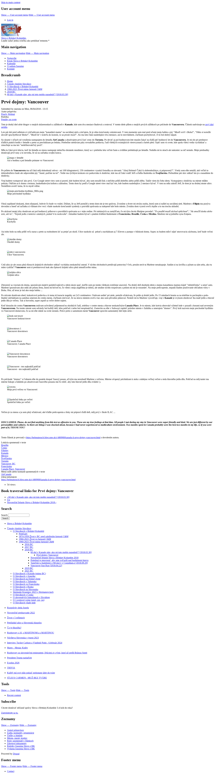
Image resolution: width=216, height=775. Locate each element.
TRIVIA (11, 667)
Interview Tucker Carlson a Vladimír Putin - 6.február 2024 (34, 642)
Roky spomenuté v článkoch (20, 741)
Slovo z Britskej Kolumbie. (13, 38)
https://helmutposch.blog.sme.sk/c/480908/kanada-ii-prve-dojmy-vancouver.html (63, 437)
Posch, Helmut (8, 114)
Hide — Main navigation (37, 53)
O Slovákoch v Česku (23, 594)
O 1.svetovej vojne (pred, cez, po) (28, 600)
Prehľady (23, 534)
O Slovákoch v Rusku (23, 587)
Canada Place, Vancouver (13, 469)
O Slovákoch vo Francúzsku (26, 584)
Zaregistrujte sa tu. (9, 713)
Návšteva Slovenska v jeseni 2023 (23, 637)
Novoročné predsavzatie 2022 (21, 612)
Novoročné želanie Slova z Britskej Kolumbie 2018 (31, 502)
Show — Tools (8, 690)
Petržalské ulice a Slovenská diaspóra (24, 622)
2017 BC (29, 547)
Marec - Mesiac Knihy (17, 647)
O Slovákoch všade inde (24, 602)
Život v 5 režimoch (16, 617)
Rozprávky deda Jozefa (18, 607)
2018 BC (11, 92)
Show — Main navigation (13, 53)
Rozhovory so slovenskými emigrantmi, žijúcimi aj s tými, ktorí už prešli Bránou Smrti (47, 652)
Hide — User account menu (42, 15)
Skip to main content (10, 2)
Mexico (4, 455)
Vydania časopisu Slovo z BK (21, 748)
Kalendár (11, 63)
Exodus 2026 (13, 662)
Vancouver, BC (8, 463)
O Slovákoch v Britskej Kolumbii (22, 86)
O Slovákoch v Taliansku (24, 581)
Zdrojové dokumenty (17, 743)
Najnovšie (11, 58)
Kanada (4, 453)
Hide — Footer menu (32, 766)
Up (8, 500)
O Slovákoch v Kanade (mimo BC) (29, 573)
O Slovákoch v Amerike (24, 576)
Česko (4, 448)
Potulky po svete (9, 119)
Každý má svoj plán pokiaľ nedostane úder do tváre (31, 672)
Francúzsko (6, 466)
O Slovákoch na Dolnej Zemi (26, 579)
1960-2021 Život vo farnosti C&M (35, 539)
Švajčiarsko (6, 458)
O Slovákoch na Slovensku (25, 589)
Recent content (14, 695)
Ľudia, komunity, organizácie (20, 733)
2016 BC (29, 544)
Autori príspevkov (15, 730)
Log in (10, 20)
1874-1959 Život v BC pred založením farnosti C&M (43, 536)
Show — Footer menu (11, 766)
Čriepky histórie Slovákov (19, 84)
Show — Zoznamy (10, 725)
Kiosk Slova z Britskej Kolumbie (22, 61)
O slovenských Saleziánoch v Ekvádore (31, 597)
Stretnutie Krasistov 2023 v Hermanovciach (33, 592)
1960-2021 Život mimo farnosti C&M (24, 89)
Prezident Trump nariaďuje (19, 657)
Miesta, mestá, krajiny (17, 738)
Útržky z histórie (14, 735)
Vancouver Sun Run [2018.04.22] (46, 565)
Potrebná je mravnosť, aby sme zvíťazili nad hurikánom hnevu (59, 560)
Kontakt (11, 69)
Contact (10, 771)
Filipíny (4, 450)
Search (4, 515)
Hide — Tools (22, 690)
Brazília (4, 445)
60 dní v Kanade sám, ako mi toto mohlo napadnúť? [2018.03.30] (37, 94)
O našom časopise (15, 66)
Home (10, 81)
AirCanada (6, 474)
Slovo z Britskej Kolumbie (19, 523)
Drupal (16, 753)
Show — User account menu (14, 15)
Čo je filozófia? (14, 627)
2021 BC (29, 571)
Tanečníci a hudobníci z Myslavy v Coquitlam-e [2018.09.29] (59, 563)
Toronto (5, 461)
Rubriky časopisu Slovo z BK (21, 746)
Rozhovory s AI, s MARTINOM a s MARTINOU (30, 632)
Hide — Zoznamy (28, 725)
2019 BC (29, 568)
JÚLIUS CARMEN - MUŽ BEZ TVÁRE (27, 678)
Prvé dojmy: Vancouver (47, 555)
